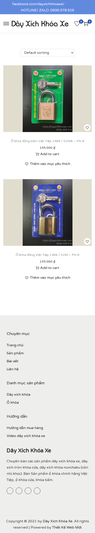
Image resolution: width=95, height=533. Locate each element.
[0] (77, 23)
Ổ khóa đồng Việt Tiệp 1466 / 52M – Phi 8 (47, 255)
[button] (87, 127)
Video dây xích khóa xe (26, 436)
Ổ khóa (13, 402)
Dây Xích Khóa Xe (57, 521)
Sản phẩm (15, 353)
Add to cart (49, 154)
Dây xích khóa (18, 394)
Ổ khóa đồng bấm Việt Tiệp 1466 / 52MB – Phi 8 (47, 141)
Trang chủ (15, 345)
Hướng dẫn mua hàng (25, 428)
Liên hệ (13, 369)
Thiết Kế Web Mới (67, 527)
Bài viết (12, 361)
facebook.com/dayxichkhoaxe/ (38, 4)
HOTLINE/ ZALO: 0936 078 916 (47, 10)
